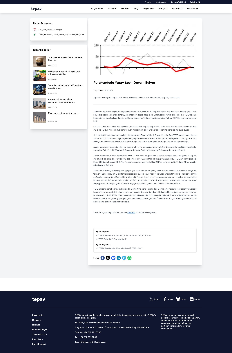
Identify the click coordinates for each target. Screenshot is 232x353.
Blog (136, 8)
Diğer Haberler (41, 49)
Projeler (148, 2)
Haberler (125, 8)
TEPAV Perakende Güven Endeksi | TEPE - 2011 (119, 248)
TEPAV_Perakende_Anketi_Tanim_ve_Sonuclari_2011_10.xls (123, 235)
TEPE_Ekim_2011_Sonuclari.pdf (111, 239)
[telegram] (124, 258)
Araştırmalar (148, 8)
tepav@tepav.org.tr (84, 342)
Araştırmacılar (161, 2)
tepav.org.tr (100, 342)
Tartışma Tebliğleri (178, 2)
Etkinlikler (112, 8)
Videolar (131, 212)
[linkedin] (119, 258)
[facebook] (102, 258)
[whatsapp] (129, 258)
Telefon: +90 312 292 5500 (88, 332)
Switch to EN (195, 2)
